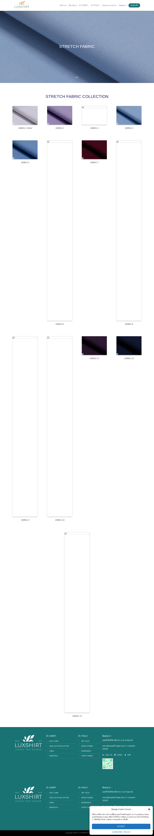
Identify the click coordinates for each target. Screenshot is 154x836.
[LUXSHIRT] (21, 5)
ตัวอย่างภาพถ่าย (109, 5)
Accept (121, 826)
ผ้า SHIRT (83, 5)
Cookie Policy (117, 832)
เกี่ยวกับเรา (73, 5)
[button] (149, 809)
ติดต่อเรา (123, 5)
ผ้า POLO (95, 5)
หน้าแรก (127, 832)
